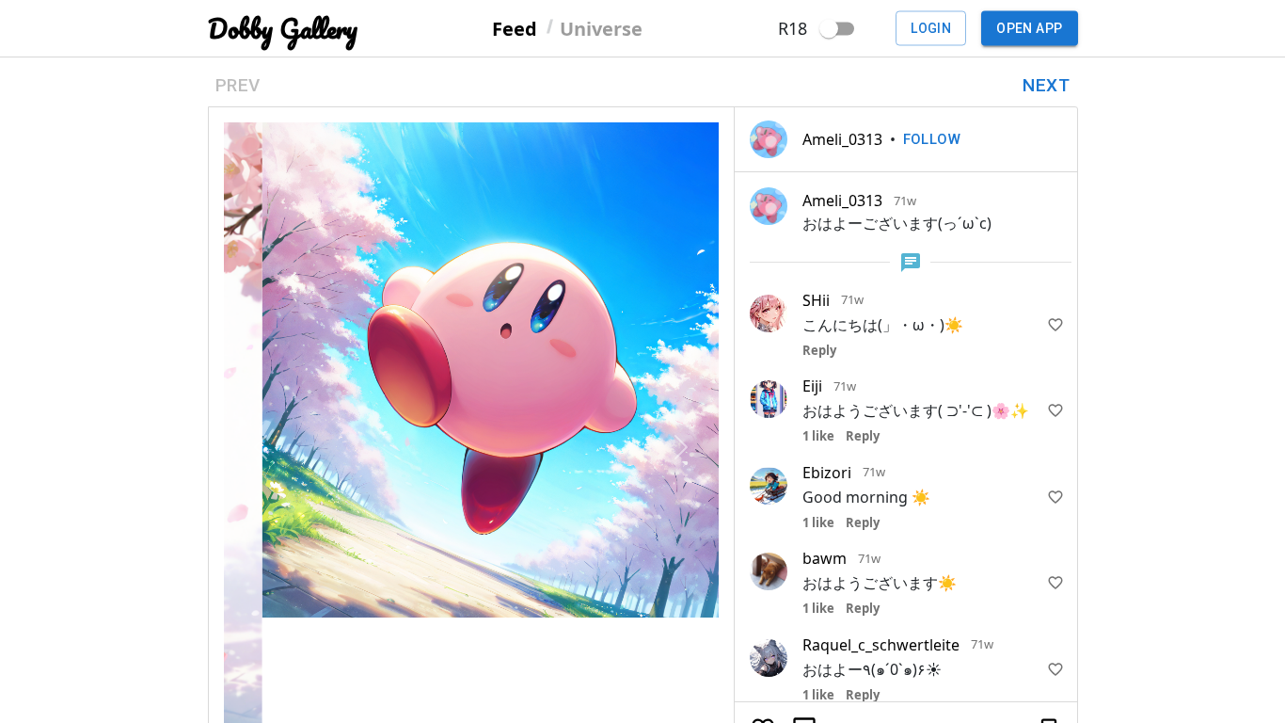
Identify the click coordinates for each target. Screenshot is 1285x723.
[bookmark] (1049, 537)
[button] (261, 332)
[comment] (804, 537)
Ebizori (826, 472)
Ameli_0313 (842, 139)
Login (931, 28)
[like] (1055, 325)
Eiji (812, 386)
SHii (816, 300)
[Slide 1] (454, 591)
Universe (601, 27)
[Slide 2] (488, 591)
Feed (514, 27)
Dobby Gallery (282, 28)
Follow (932, 139)
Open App (1029, 28)
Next (1046, 85)
